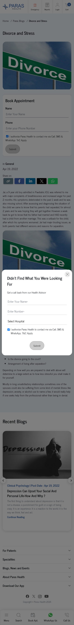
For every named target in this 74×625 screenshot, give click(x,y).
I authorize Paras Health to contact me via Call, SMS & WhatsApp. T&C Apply (37, 331)
